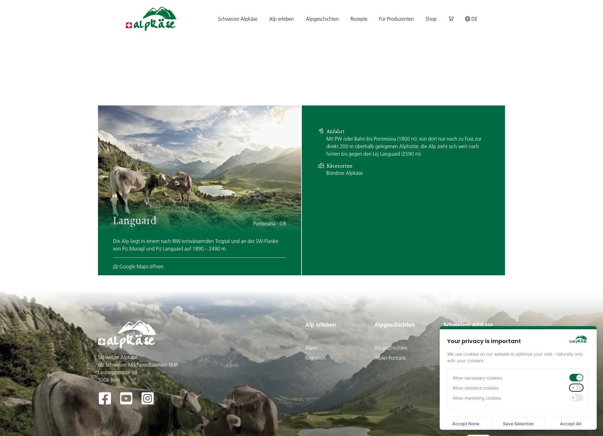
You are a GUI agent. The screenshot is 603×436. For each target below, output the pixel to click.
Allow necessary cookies (477, 377)
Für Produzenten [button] (396, 19)
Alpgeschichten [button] (322, 19)
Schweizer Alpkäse (468, 324)
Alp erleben (320, 324)
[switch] (576, 377)
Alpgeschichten (394, 324)
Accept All (571, 423)
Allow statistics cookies (475, 387)
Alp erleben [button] (281, 19)
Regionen (315, 358)
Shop (431, 19)
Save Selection (518, 423)
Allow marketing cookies (477, 398)
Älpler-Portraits (390, 358)
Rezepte (358, 19)
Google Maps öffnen (141, 266)
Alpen (311, 348)
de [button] (473, 19)
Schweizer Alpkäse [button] (238, 19)
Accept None (465, 423)
